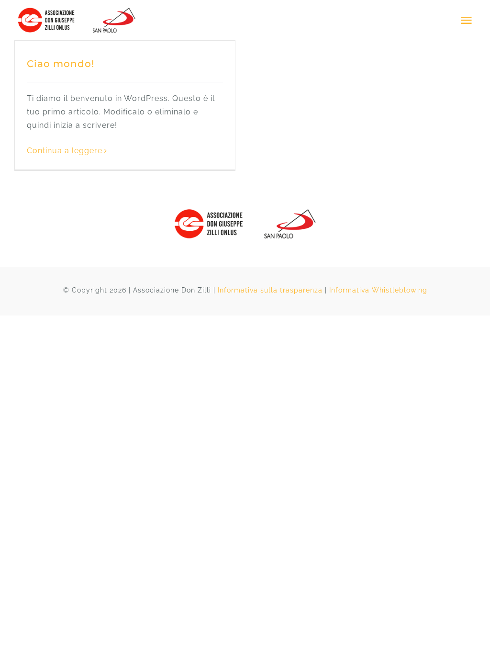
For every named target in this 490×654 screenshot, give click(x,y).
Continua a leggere (64, 150)
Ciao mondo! (60, 63)
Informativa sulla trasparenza (270, 290)
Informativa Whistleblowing (378, 290)
